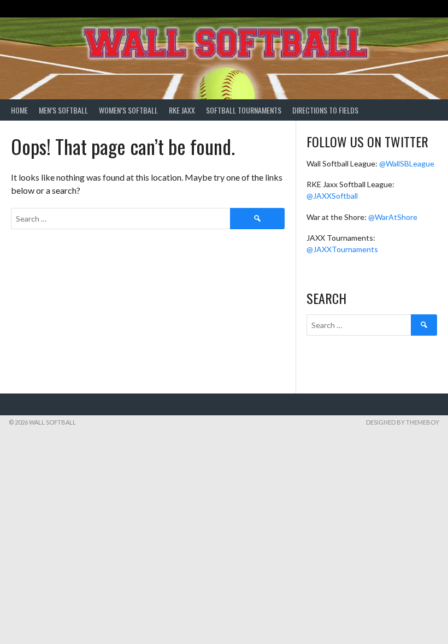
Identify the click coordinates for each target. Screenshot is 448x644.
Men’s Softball (63, 110)
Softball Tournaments (243, 110)
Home (19, 110)
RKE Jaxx (182, 110)
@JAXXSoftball (332, 195)
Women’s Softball (128, 110)
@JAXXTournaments (342, 249)
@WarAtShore (392, 217)
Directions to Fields (325, 110)
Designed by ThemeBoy (402, 422)
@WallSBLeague (406, 163)
